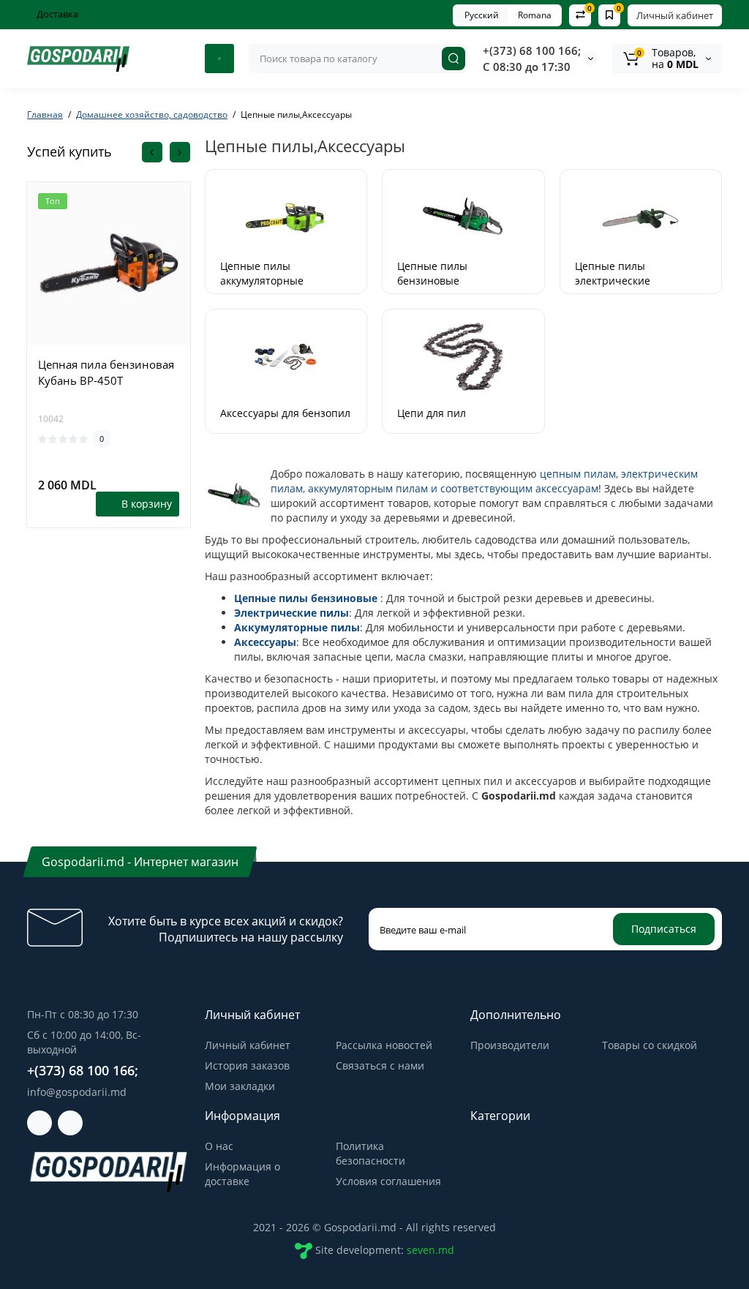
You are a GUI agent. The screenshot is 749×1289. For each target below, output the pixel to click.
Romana (535, 15)
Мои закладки (240, 1086)
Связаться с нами (380, 1065)
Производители (509, 1045)
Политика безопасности (370, 1153)
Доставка (56, 13)
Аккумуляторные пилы (297, 627)
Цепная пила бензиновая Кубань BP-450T (106, 372)
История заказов (247, 1065)
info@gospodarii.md (77, 1092)
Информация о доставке (242, 1174)
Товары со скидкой (649, 1045)
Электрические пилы (291, 613)
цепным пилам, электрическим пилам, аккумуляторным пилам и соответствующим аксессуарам (484, 481)
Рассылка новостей (384, 1045)
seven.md (430, 1250)
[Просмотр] (109, 342)
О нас (219, 1146)
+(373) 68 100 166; (532, 50)
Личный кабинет (674, 15)
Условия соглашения (388, 1181)
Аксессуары (265, 642)
